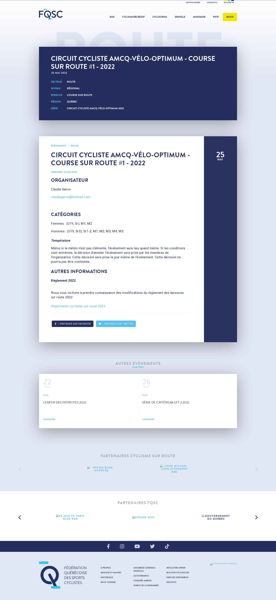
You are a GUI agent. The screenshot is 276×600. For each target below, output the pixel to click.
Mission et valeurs (111, 572)
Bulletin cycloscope (177, 572)
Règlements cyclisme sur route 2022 (78, 306)
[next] (256, 469)
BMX (112, 17)
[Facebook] (108, 546)
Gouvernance (141, 575)
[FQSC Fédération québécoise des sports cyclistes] (59, 14)
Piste (216, 17)
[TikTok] (167, 546)
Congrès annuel (143, 580)
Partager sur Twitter (118, 323)
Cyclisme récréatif (133, 17)
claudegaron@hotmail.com (71, 197)
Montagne (199, 17)
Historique (107, 577)
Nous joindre (108, 582)
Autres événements (138, 363)
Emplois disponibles (177, 577)
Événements (58, 145)
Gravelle (180, 17)
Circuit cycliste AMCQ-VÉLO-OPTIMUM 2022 (95, 108)
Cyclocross (159, 17)
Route (230, 17)
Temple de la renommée (146, 585)
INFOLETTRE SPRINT (176, 567)
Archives (171, 582)
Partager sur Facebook (75, 323)
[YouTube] (137, 546)
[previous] (19, 469)
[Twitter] (152, 546)
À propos (106, 567)
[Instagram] (122, 546)
